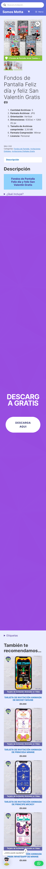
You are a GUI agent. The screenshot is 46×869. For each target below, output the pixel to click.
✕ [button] (25, 851)
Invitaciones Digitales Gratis (23, 151)
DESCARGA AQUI (23, 424)
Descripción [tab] (12, 159)
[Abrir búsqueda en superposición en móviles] (22, 5)
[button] (37, 24)
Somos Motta (13, 12)
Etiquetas (12, 635)
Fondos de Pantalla (21, 149)
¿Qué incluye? (15, 194)
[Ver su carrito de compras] (28, 12)
